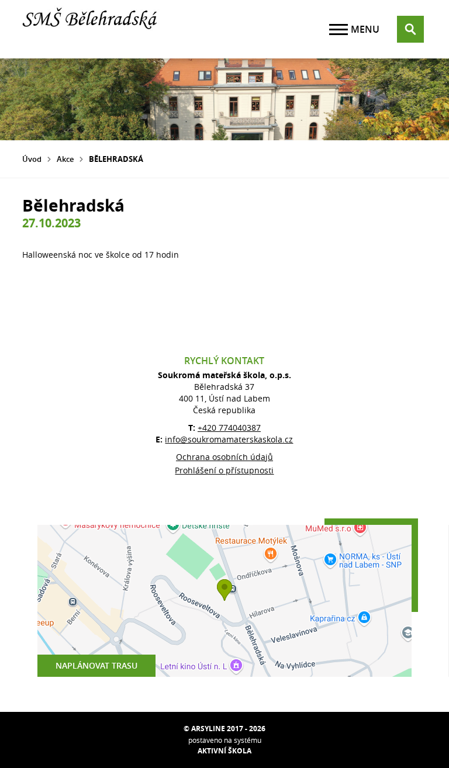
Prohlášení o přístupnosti (224, 470)
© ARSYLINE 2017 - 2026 (224, 729)
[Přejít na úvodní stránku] (92, 29)
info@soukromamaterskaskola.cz (229, 439)
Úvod (32, 159)
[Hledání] (410, 29)
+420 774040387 (229, 427)
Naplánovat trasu (96, 665)
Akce (65, 159)
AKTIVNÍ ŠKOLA (224, 751)
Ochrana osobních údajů (224, 456)
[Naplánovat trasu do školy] (224, 601)
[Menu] (338, 29)
